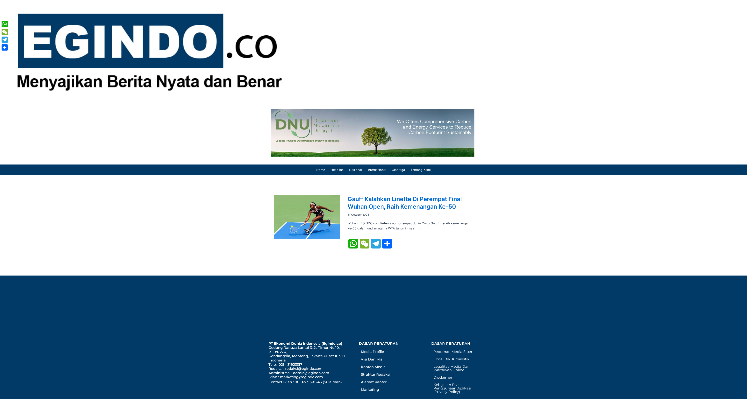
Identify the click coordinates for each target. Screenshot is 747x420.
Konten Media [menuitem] (373, 367)
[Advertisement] (373, 310)
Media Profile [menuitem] (372, 352)
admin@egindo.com (311, 373)
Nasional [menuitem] (355, 170)
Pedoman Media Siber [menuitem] (452, 352)
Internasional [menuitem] (376, 170)
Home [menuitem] (320, 170)
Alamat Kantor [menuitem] (374, 382)
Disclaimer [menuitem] (442, 377)
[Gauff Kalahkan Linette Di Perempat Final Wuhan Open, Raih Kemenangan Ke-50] (307, 217)
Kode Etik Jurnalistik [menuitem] (451, 359)
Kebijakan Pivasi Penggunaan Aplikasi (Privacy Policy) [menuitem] (452, 388)
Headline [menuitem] (337, 170)
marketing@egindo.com (301, 377)
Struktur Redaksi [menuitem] (375, 374)
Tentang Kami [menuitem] (421, 170)
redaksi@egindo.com (304, 369)
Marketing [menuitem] (370, 390)
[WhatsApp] (5, 24)
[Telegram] (5, 40)
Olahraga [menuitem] (398, 170)
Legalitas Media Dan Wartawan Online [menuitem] (451, 368)
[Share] (5, 47)
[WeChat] (5, 32)
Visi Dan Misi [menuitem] (372, 359)
